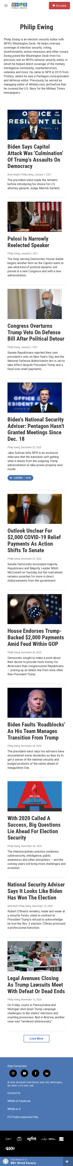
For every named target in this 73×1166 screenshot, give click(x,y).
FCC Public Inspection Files (22, 1117)
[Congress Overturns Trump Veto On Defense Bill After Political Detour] (34, 304)
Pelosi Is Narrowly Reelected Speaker (28, 241)
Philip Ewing (13, 253)
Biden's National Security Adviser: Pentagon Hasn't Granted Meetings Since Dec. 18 (35, 429)
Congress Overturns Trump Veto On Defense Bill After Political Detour (35, 332)
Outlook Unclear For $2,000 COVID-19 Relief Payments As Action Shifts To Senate (34, 540)
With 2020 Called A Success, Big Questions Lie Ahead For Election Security (34, 828)
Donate (61, 5)
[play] (5, 1161)
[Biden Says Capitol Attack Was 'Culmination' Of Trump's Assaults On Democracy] (34, 125)
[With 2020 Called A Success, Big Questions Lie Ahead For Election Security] (34, 796)
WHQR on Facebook (19, 1101)
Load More (36, 1038)
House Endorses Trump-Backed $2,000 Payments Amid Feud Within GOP (35, 637)
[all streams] (68, 1161)
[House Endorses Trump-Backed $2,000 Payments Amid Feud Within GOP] (34, 609)
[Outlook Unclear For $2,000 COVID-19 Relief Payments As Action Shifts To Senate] (34, 509)
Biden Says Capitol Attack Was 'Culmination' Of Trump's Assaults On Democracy (35, 156)
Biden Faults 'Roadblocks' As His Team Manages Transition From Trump (36, 731)
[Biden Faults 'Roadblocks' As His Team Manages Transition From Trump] (34, 703)
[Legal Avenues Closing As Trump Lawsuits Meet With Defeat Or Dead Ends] (34, 956)
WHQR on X (14, 1109)
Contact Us (13, 1093)
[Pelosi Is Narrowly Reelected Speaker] (34, 217)
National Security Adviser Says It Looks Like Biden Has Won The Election (36, 891)
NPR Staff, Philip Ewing (19, 906)
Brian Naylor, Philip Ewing (20, 174)
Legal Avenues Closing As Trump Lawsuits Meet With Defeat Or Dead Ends (36, 984)
